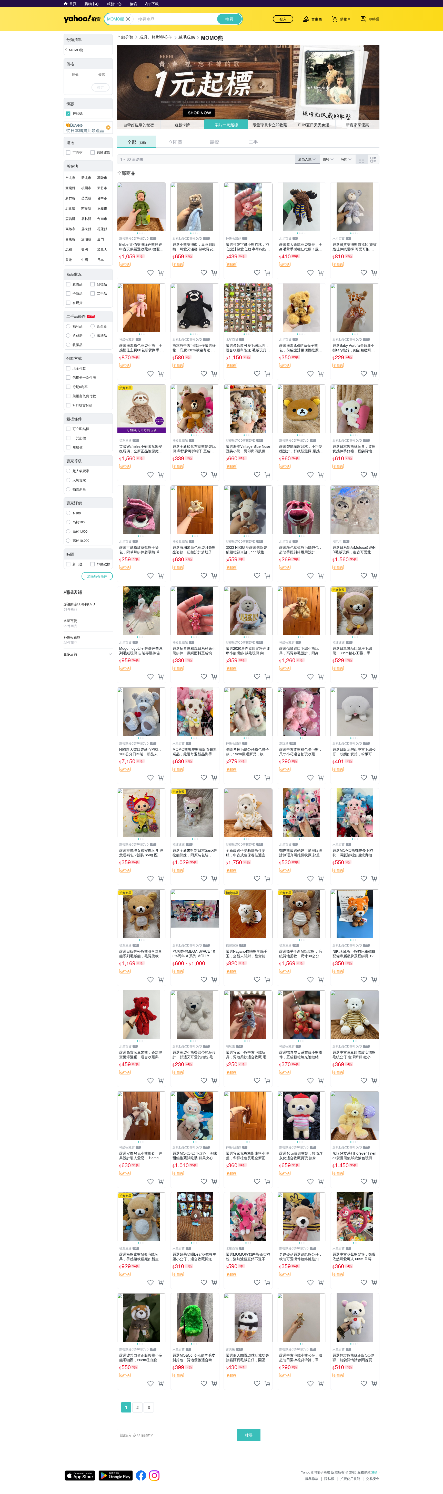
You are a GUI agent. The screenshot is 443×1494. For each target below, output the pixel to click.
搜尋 (249, 1435)
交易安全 (372, 1478)
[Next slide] (162, 206)
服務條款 (311, 1478)
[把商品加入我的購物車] (161, 273)
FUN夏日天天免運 (313, 124)
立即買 (175, 141)
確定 (100, 87)
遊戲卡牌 (182, 124)
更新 (375, 1472)
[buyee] (88, 127)
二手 (253, 141)
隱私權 (329, 1478)
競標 (214, 141)
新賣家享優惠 (357, 124)
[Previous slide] (120, 206)
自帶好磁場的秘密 (138, 124)
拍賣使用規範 (350, 1478)
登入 (283, 19)
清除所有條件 (97, 576)
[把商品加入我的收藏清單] (150, 273)
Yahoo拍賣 (82, 19)
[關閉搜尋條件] (128, 19)
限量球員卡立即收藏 (270, 124)
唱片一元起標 (226, 124)
